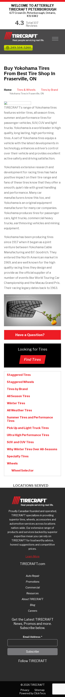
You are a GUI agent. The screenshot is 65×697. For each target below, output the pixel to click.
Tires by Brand (49, 89)
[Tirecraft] (32, 36)
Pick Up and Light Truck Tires (28, 428)
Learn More (32, 556)
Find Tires (32, 359)
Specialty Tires (18, 456)
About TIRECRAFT (32, 599)
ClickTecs (40, 693)
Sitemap (39, 690)
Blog (32, 604)
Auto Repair (32, 575)
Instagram (26, 670)
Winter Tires (16, 403)
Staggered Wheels (20, 382)
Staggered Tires (19, 375)
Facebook (40, 670)
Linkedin (33, 670)
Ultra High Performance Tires (28, 435)
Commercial (32, 587)
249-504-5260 (20, 47)
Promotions (32, 581)
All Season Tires (18, 396)
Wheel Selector (22, 470)
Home (8, 89)
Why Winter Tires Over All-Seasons (32, 449)
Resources (32, 593)
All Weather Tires (19, 410)
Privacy (24, 690)
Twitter (19, 670)
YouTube (46, 670)
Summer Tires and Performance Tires (30, 419)
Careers (32, 610)
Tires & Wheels (26, 89)
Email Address (32, 636)
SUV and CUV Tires (20, 442)
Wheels (12, 463)
